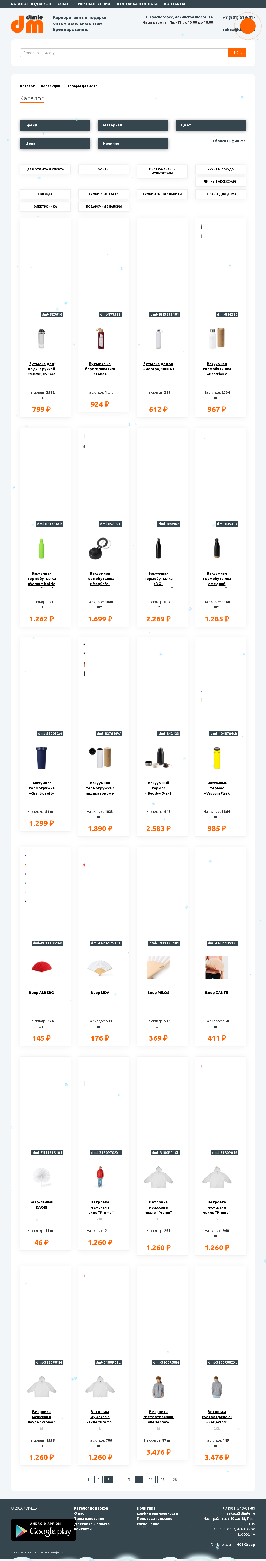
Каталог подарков (31, 4)
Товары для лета (82, 86)
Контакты (174, 4)
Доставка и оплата (137, 4)
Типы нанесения (93, 4)
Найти (237, 53)
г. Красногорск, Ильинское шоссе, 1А (179, 17)
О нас (63, 4)
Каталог (27, 86)
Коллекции (50, 86)
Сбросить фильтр (229, 141)
